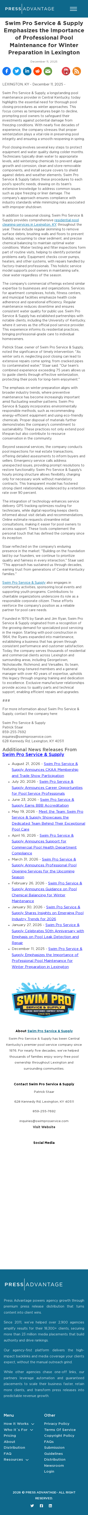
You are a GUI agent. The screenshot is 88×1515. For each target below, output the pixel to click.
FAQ (7, 1453)
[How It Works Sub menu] (32, 1424)
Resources (13, 1459)
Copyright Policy (59, 1435)
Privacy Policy (56, 1423)
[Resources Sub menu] (27, 1460)
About (9, 1441)
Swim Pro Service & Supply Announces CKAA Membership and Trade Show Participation (45, 769)
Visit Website (44, 1127)
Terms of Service (60, 1429)
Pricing (10, 1435)
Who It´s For (15, 1429)
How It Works (16, 1423)
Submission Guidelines (54, 1450)
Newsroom (54, 1465)
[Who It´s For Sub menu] (31, 1430)
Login (49, 1471)
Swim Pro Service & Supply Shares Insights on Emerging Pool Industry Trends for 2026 (48, 913)
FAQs (49, 1441)
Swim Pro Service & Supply (24, 582)
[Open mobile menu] (73, 9)
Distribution (14, 1447)
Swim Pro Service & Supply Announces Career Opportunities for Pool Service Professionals (47, 787)
